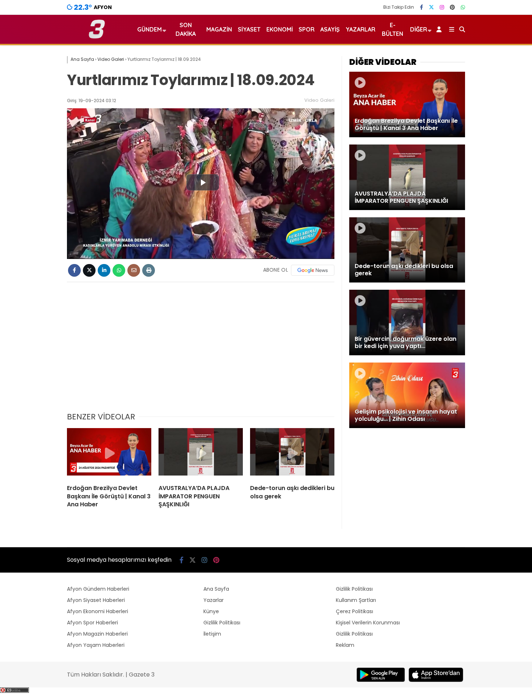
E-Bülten (392, 29)
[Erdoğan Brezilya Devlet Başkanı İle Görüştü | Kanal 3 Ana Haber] (109, 453)
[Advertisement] (200, 351)
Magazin (219, 29)
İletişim (212, 633)
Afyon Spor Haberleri (92, 622)
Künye (211, 611)
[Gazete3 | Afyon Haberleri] (97, 37)
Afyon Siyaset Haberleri (96, 600)
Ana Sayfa (216, 589)
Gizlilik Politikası (221, 622)
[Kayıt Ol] (440, 29)
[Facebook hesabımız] (421, 7)
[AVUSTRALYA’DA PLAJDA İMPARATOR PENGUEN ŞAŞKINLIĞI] (201, 453)
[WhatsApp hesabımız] (463, 7)
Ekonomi (279, 29)
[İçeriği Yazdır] (148, 270)
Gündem (149, 29)
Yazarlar (360, 29)
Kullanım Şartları (356, 600)
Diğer (418, 29)
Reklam (345, 645)
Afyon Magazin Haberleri (97, 633)
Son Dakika (186, 29)
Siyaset (249, 29)
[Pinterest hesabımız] (452, 7)
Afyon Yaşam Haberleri (95, 645)
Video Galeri (319, 100)
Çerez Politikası (354, 611)
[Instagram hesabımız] (442, 7)
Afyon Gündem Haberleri (98, 589)
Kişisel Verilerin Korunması (368, 622)
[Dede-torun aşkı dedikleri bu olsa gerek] (292, 453)
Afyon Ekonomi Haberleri (97, 611)
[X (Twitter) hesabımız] (431, 7)
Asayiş (330, 29)
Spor (306, 29)
